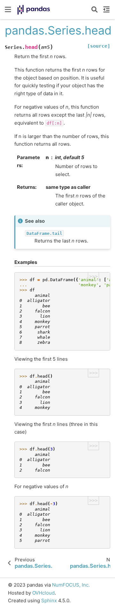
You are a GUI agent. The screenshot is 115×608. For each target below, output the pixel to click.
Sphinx (49, 600)
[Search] (94, 9)
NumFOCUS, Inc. (71, 585)
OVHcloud (43, 593)
